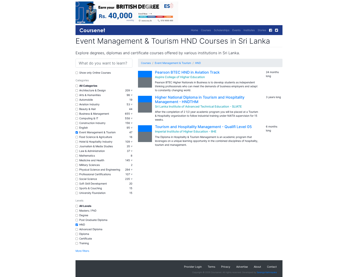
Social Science (88, 178)
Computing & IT (88, 118)
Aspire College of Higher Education (180, 77)
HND (82, 224)
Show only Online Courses (95, 72)
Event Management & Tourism (97, 132)
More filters (82, 250)
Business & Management (94, 113)
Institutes (249, 30)
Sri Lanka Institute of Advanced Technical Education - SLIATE (198, 106)
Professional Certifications (95, 174)
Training (84, 243)
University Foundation (92, 192)
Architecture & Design (92, 90)
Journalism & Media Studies (96, 146)
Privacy (225, 266)
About (257, 266)
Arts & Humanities (90, 95)
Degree (83, 215)
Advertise (242, 266)
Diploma (84, 233)
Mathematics (87, 155)
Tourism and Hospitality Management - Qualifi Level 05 (203, 127)
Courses (206, 30)
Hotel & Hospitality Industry (95, 141)
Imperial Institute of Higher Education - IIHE (185, 131)
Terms (211, 266)
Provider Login (193, 266)
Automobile (86, 99)
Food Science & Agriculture (95, 136)
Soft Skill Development (93, 183)
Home (194, 30)
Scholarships (221, 30)
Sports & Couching (90, 188)
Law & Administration (92, 150)
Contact (272, 266)
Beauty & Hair (87, 109)
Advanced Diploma (90, 229)
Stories (262, 30)
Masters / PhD (87, 210)
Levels (79, 200)
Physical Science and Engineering (99, 169)
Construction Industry (92, 123)
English (83, 127)
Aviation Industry (89, 104)
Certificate (85, 238)
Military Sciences (89, 164)
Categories (82, 80)
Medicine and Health (91, 160)
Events (236, 30)
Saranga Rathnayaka (267, 272)
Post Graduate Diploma (93, 219)
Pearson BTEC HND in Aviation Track (187, 72)
